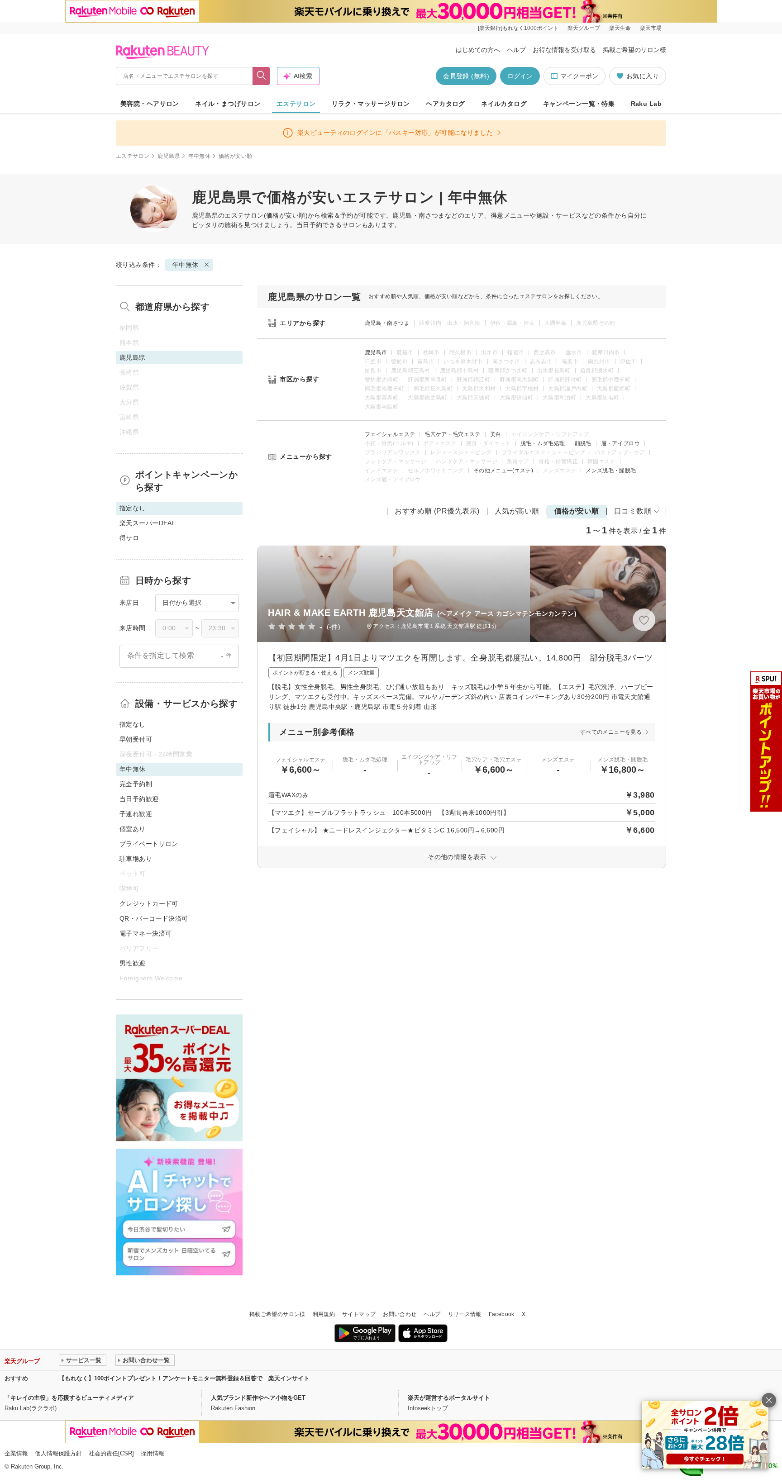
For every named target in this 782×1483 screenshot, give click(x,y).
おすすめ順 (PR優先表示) (437, 511)
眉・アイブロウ (620, 443)
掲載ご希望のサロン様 (634, 49)
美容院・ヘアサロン (149, 103)
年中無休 (199, 156)
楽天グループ (583, 28)
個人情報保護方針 (58, 1453)
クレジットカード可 (148, 903)
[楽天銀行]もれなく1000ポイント (518, 28)
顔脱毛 (583, 443)
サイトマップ (359, 1314)
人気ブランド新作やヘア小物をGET (258, 1397)
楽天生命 (620, 28)
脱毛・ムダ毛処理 (542, 443)
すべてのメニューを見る (611, 732)
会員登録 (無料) (466, 76)
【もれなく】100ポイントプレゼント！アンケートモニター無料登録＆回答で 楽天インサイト (184, 1378)
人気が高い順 (517, 511)
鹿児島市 (376, 352)
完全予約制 (135, 784)
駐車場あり (135, 858)
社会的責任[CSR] (111, 1453)
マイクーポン (579, 76)
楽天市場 (651, 28)
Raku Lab (646, 103)
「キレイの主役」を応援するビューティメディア (69, 1397)
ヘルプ (516, 49)
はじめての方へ (478, 49)
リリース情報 (465, 1314)
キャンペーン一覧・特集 (579, 103)
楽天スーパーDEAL (147, 523)
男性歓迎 (132, 963)
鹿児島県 (168, 156)
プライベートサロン (148, 843)
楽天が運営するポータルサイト (449, 1397)
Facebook (502, 1314)
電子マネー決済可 (145, 933)
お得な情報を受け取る (564, 49)
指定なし (132, 724)
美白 (495, 434)
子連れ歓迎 (135, 814)
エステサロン (296, 103)
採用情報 (152, 1453)
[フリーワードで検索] (261, 76)
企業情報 (16, 1453)
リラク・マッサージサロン (371, 103)
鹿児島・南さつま (387, 323)
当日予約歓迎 (139, 799)
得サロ (129, 538)
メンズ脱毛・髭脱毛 (611, 470)
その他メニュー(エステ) (503, 470)
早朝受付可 (135, 739)
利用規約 (324, 1314)
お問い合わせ (399, 1314)
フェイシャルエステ (390, 434)
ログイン (520, 76)
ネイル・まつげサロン (227, 103)
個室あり (132, 828)
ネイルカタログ (504, 103)
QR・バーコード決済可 (153, 918)
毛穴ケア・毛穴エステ (452, 434)
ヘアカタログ (445, 103)
